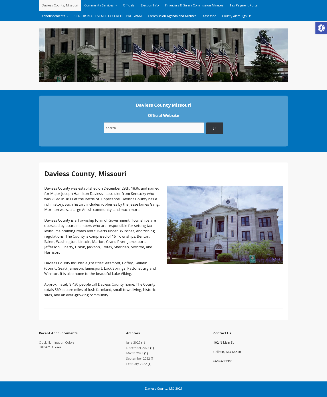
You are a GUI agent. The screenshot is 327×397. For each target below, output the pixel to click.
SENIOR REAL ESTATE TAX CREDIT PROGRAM (108, 16)
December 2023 (137, 348)
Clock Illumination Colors (57, 342)
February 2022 (136, 364)
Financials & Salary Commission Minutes (194, 5)
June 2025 (133, 342)
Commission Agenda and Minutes (172, 16)
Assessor (209, 16)
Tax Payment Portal (244, 5)
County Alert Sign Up (237, 16)
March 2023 (134, 353)
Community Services (99, 5)
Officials (129, 5)
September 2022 (138, 358)
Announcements (53, 16)
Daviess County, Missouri (60, 5)
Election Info (150, 5)
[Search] (214, 128)
